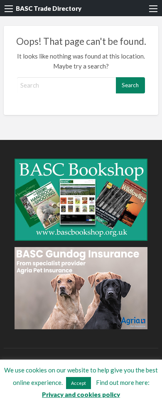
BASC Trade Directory (48, 8)
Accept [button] (78, 383)
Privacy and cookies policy (81, 394)
